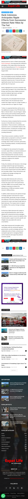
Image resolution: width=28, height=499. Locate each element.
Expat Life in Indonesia (7, 27)
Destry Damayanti (5, 63)
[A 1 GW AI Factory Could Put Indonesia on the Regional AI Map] (5, 267)
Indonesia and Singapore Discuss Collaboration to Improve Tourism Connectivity (17, 331)
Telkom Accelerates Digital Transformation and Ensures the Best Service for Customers (13, 321)
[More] (23, 31)
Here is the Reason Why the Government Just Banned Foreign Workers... (18, 416)
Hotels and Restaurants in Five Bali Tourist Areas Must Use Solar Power (17, 260)
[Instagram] (10, 488)
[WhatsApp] (17, 31)
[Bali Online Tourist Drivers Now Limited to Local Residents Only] (4, 338)
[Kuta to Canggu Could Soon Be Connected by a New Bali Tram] (5, 274)
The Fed (18, 67)
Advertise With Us (20, 493)
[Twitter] (10, 31)
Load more (13, 370)
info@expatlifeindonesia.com (17, 478)
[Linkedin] (20, 31)
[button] (2, 6)
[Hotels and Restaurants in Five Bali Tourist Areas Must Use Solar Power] (5, 260)
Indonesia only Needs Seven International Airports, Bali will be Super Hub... (17, 423)
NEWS (11, 12)
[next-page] (5, 280)
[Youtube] (21, 488)
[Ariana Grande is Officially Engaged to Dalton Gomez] (5, 409)
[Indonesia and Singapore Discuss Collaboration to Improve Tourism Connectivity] (4, 331)
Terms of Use (6, 493)
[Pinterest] (14, 31)
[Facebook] (7, 31)
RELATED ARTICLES (6, 255)
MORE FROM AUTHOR (18, 255)
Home (2, 9)
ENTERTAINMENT (5, 262)
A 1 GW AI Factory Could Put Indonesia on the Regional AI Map (17, 267)
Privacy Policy (13, 493)
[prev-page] (2, 280)
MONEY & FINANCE (9, 9)
